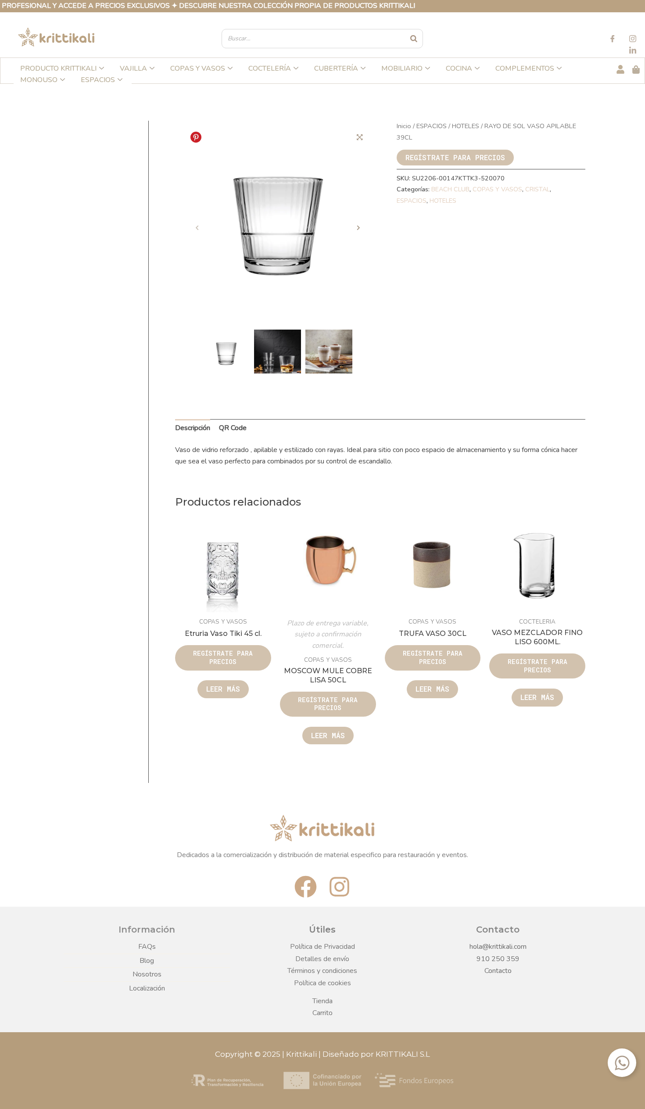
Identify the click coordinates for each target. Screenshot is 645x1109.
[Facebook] (612, 40)
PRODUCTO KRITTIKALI (58, 68)
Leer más (223, 688)
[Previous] (197, 228)
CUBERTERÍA (336, 68)
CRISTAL (537, 189)
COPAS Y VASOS (197, 68)
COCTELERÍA (269, 68)
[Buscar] (414, 38)
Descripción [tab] (192, 428)
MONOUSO (38, 80)
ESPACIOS (98, 80)
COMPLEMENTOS (524, 68)
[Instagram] (632, 40)
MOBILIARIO (402, 68)
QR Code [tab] (233, 428)
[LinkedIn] (632, 51)
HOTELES (465, 126)
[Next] (358, 228)
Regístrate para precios (455, 157)
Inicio (404, 126)
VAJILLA (133, 68)
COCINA (459, 68)
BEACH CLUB (450, 189)
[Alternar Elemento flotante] (622, 1062)
